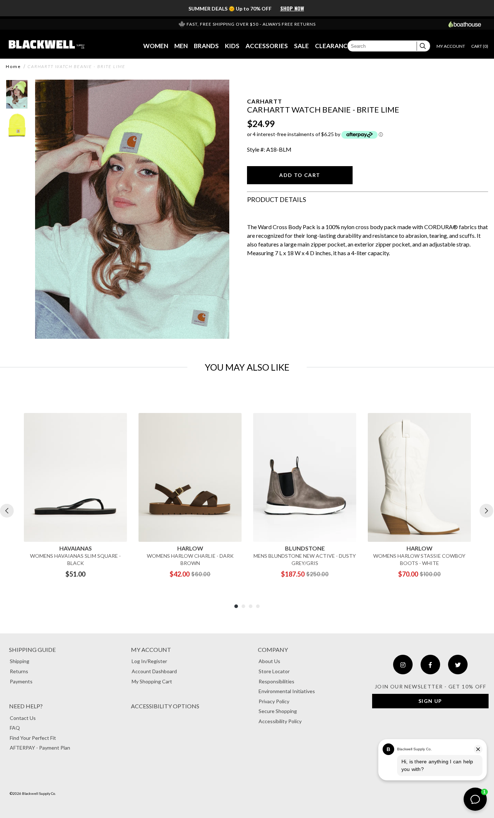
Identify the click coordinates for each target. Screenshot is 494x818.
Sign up (430, 701)
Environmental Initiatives (287, 691)
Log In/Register (149, 661)
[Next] (486, 511)
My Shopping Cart (152, 681)
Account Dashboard (154, 671)
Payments (21, 681)
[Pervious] (7, 511)
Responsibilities (276, 681)
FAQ (15, 728)
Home (13, 66)
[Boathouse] (464, 24)
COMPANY (273, 649)
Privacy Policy (274, 701)
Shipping (19, 661)
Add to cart (299, 175)
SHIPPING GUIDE (32, 649)
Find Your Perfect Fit (33, 738)
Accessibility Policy (280, 721)
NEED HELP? (26, 706)
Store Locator (274, 671)
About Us (269, 661)
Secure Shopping (278, 711)
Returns (19, 671)
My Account (151, 649)
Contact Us (23, 718)
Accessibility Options (165, 706)
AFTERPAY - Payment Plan (40, 748)
